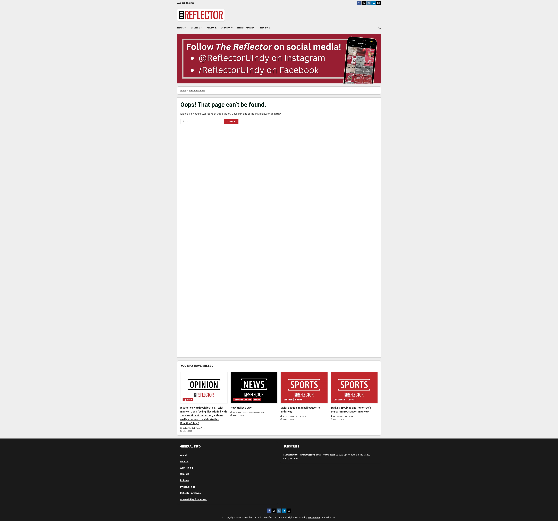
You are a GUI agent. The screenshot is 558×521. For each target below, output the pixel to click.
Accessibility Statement (193, 499)
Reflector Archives (190, 493)
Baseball (288, 399)
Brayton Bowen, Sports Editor (294, 416)
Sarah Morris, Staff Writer (343, 416)
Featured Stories (242, 399)
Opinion (225, 27)
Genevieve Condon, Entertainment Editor (249, 412)
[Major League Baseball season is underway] (304, 387)
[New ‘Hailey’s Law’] (254, 387)
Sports (195, 27)
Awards (184, 461)
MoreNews (314, 517)
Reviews (265, 27)
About (183, 455)
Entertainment (246, 27)
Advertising (186, 467)
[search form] (380, 28)
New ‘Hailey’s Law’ (241, 407)
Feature (211, 27)
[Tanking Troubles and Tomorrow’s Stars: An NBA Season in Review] (354, 387)
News (180, 27)
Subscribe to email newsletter (309, 454)
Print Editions (187, 486)
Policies (184, 480)
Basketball (339, 399)
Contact (184, 474)
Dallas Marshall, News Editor (194, 428)
